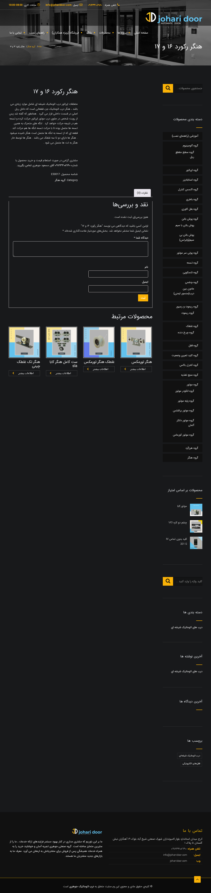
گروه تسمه (192, 263)
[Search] (168, 88)
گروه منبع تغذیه (189, 375)
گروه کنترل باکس (188, 365)
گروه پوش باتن (190, 219)
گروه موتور (192, 384)
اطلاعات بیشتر (26, 373)
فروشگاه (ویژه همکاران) (65, 32)
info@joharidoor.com (175, 855)
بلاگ (89, 32)
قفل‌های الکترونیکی (191, 763)
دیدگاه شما (141, 238)
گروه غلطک (192, 326)
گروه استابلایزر (190, 180)
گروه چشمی (191, 282)
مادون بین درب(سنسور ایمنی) (183, 291)
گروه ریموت (187, 313)
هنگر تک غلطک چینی (28, 364)
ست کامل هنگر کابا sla (63, 364)
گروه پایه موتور (186, 401)
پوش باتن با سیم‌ (185, 225)
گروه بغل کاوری (190, 209)
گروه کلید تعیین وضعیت (185, 355)
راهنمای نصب (37, 32)
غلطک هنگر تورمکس (99, 362)
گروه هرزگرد (191, 448)
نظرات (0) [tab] (142, 193)
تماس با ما (16, 32)
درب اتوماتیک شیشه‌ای (189, 756)
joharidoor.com (179, 861)
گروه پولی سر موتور (187, 253)
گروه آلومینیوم (190, 145)
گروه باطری (192, 199)
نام (146, 267)
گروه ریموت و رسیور (187, 306)
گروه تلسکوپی (190, 272)
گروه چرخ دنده (186, 332)
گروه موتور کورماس (183, 435)
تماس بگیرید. (24, 165)
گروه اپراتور (192, 170)
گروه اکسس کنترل (188, 189)
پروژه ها (122, 32)
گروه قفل (193, 345)
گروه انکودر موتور (184, 391)
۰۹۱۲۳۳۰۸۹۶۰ (62, 165)
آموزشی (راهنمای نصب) (185, 136)
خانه (40, 46)
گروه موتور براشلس (183, 410)
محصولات (104, 32)
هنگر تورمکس (141, 362)
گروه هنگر (31, 46)
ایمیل (145, 282)
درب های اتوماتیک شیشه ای (186, 627)
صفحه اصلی (141, 32)
